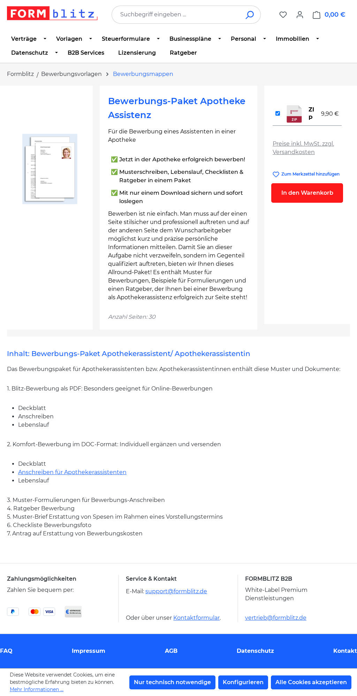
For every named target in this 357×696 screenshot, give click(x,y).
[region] (50, 169)
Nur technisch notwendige (172, 682)
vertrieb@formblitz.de (275, 617)
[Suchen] (250, 15)
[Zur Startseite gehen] (52, 13)
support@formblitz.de (176, 591)
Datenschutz (255, 651)
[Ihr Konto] (299, 15)
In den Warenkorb (307, 193)
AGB (171, 651)
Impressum (88, 651)
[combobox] (176, 15)
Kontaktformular (196, 617)
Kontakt (345, 651)
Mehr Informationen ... (36, 689)
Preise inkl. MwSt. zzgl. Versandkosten (303, 147)
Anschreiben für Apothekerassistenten (72, 472)
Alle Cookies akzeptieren (311, 682)
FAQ (6, 651)
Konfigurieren (243, 682)
